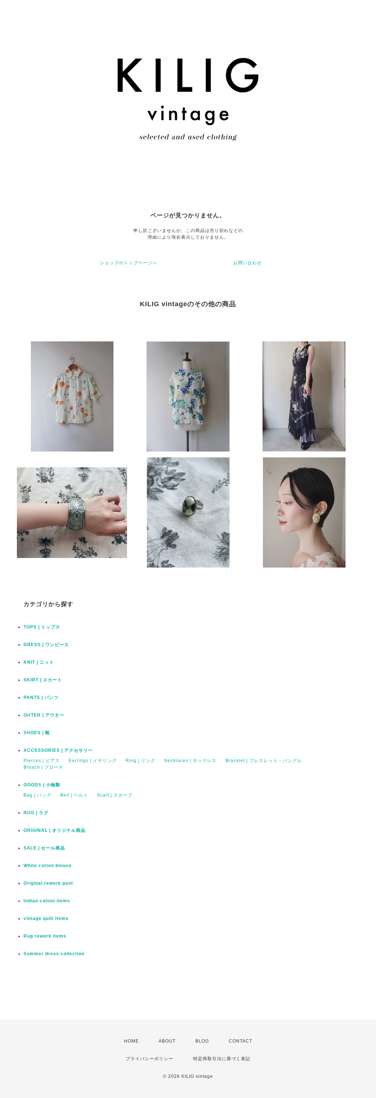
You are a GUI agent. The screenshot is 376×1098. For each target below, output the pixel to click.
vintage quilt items (46, 918)
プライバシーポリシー (149, 1058)
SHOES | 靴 (37, 732)
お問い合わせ (247, 262)
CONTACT (240, 1041)
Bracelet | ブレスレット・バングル (263, 760)
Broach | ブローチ (44, 767)
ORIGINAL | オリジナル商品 (55, 830)
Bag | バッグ (37, 795)
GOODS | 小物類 (42, 784)
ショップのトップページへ (128, 262)
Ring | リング (140, 760)
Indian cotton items (47, 900)
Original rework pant (48, 883)
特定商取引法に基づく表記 (221, 1058)
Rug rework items (45, 936)
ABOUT (167, 1041)
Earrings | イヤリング (93, 760)
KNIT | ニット (39, 662)
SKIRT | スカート (43, 679)
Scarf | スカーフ (115, 795)
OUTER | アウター (44, 715)
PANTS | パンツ (41, 697)
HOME (131, 1041)
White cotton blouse (48, 865)
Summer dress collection (54, 953)
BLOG (202, 1041)
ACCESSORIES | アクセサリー (58, 750)
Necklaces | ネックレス (190, 760)
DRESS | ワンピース (46, 644)
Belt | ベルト (74, 795)
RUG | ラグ (36, 812)
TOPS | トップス (42, 627)
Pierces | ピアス (42, 760)
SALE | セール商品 (44, 848)
